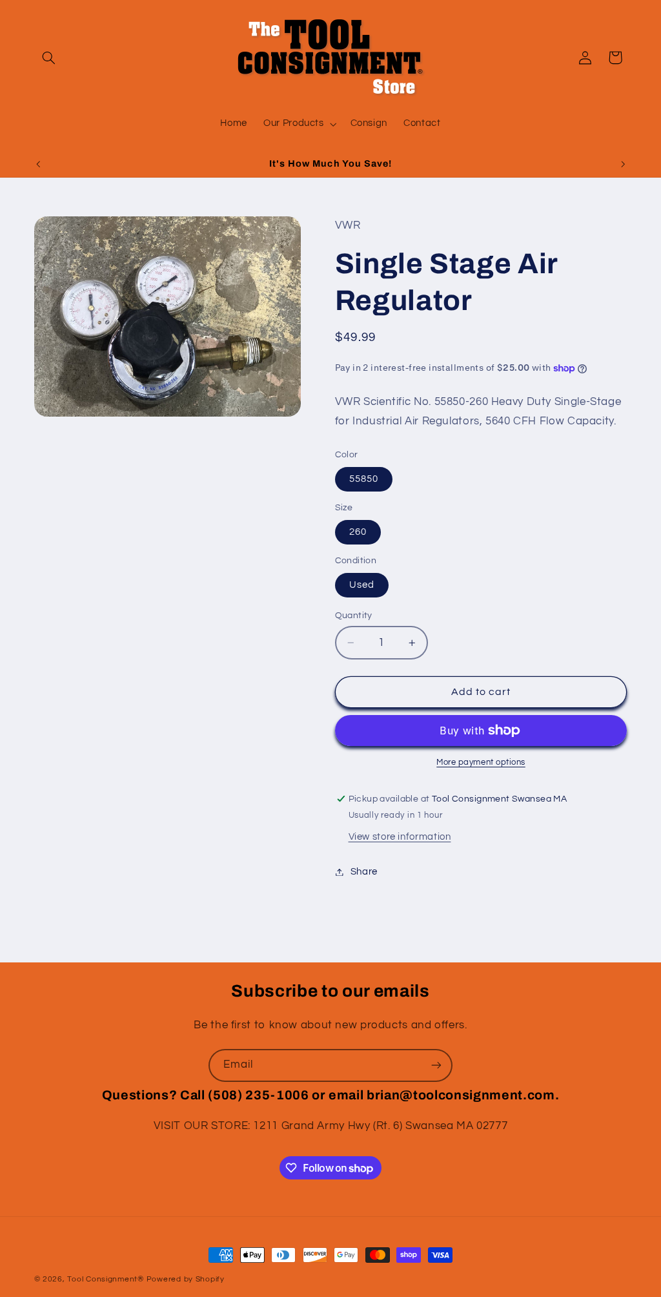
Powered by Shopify (186, 1279)
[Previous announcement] (38, 164)
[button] (49, 57)
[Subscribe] (436, 1065)
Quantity (353, 615)
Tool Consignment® (105, 1279)
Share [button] (364, 872)
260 (358, 532)
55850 (363, 479)
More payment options (480, 762)
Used (361, 585)
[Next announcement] (623, 164)
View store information (400, 837)
